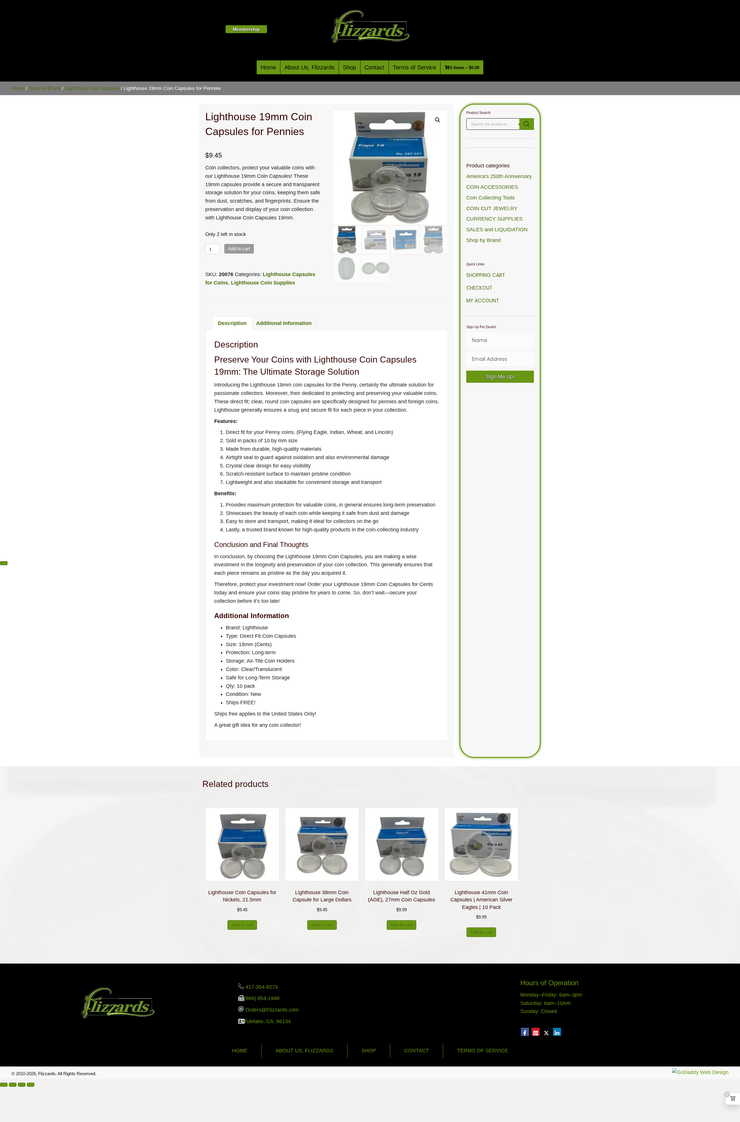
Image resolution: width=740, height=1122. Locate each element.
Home (268, 67)
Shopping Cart (485, 275)
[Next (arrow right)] (4, 563)
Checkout (479, 287)
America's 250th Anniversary (499, 176)
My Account (482, 300)
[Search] (526, 124)
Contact (374, 67)
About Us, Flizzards (309, 67)
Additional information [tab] (284, 323)
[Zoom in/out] (4, 1085)
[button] (437, 120)
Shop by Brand (44, 88)
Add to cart (239, 248)
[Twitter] (546, 1032)
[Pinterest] (536, 1032)
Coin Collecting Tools (490, 198)
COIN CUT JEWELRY (491, 208)
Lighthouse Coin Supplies (92, 88)
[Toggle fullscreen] (12, 1085)
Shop (349, 67)
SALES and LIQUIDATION (497, 229)
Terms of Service (414, 67)
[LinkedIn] (557, 1032)
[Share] (21, 1085)
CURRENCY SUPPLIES (494, 219)
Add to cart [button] (242, 925)
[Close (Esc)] (30, 1085)
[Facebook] (525, 1032)
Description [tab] (232, 323)
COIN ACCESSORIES (492, 187)
